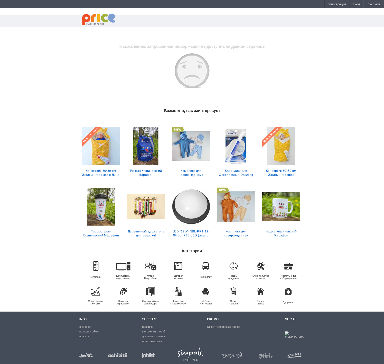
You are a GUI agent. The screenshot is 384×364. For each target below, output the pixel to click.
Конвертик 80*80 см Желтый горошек (281, 172)
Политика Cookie (152, 341)
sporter (294, 355)
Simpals (190, 353)
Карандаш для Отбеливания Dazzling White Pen (236, 172)
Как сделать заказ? (153, 331)
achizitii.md (117, 355)
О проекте (85, 326)
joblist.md (148, 355)
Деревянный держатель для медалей (146, 233)
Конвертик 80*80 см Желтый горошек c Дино (100, 172)
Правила (147, 326)
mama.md (232, 355)
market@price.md (229, 326)
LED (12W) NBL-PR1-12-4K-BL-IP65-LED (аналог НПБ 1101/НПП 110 (191, 233)
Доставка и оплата (153, 336)
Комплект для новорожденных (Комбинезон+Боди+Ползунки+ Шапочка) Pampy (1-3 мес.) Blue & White (191, 172)
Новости (84, 336)
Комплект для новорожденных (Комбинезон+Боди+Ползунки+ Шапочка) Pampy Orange (236, 233)
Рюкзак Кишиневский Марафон (146, 172)
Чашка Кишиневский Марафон (281, 233)
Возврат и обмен (89, 331)
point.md (86, 355)
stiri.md (266, 356)
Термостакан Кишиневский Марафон (101, 233)
